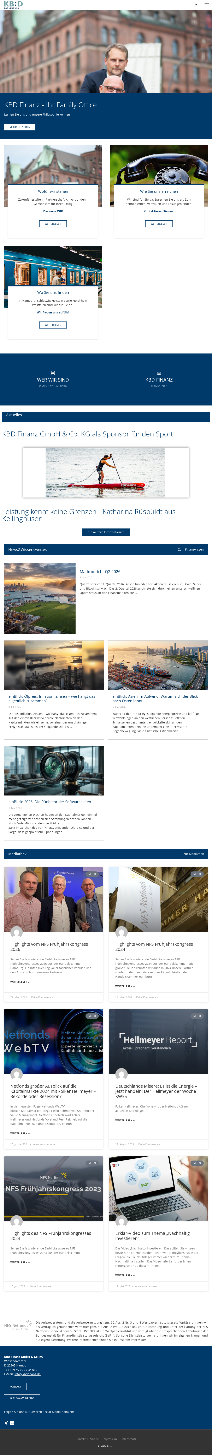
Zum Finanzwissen (191, 549)
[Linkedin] (12, 1423)
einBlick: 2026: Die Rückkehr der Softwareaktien (49, 801)
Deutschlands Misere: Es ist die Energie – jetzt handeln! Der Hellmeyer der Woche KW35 (156, 1091)
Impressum (110, 1439)
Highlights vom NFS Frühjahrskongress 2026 (49, 946)
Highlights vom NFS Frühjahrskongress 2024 (154, 946)
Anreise (94, 1439)
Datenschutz (128, 1439)
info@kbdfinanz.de (27, 1374)
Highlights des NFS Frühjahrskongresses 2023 (50, 1235)
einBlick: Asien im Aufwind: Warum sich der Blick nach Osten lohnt (155, 698)
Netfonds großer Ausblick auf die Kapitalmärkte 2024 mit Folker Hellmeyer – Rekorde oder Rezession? (53, 1091)
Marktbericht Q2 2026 (100, 571)
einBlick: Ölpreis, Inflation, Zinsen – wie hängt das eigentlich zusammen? (51, 698)
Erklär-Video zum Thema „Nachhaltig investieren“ (152, 1235)
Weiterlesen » (20, 982)
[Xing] (6, 1423)
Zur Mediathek (193, 854)
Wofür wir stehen (53, 191)
